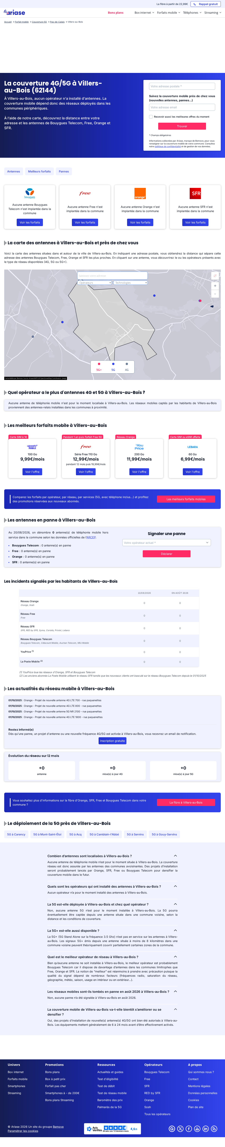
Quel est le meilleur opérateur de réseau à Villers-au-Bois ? (92, 957)
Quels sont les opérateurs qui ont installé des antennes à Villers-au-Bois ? (104, 886)
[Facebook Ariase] (189, 1129)
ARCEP (91, 537)
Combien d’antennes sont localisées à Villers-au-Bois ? (89, 856)
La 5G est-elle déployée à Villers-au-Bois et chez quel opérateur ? (98, 904)
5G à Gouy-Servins (164, 834)
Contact (193, 1079)
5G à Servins (135, 834)
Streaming (14, 1093)
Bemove (58, 1126)
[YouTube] (197, 1129)
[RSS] (214, 1129)
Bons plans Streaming (59, 1100)
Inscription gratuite (112, 741)
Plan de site (195, 1107)
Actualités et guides (110, 1072)
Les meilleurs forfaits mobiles (186, 499)
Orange (149, 1100)
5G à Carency (16, 834)
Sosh (147, 1107)
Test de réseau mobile (112, 1093)
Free (147, 1079)
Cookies (193, 1100)
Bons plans (52, 1072)
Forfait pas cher (55, 1086)
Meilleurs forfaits (39, 171)
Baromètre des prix (110, 1100)
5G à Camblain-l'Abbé (104, 834)
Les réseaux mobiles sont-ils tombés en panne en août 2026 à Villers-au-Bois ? (108, 991)
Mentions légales (199, 1086)
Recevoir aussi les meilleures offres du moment (181, 116)
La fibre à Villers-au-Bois (186, 802)
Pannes (64, 171)
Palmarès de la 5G (109, 1107)
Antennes (13, 171)
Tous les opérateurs (157, 1114)
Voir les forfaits (30, 222)
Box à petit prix (55, 1079)
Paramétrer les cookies (23, 1131)
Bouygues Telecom (156, 1072)
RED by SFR (152, 1093)
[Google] (172, 1129)
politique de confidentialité (168, 146)
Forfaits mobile (17, 1079)
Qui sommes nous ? (201, 1072)
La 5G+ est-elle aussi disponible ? (73, 930)
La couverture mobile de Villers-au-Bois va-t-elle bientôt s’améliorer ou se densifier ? (104, 1012)
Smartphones (16, 1086)
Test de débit (106, 1086)
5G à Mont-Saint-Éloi (47, 834)
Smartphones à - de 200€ (62, 1093)
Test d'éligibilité (107, 1079)
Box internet (16, 1072)
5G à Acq (75, 834)
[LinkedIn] (205, 1129)
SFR (146, 1086)
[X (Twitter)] (180, 1129)
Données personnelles (202, 1093)
